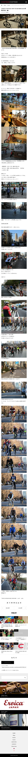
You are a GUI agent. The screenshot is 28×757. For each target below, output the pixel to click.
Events (7, 12)
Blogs (14, 735)
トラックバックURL (4, 665)
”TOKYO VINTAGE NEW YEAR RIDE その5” (10, 598)
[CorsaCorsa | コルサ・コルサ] (9, 2)
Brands (14, 737)
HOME (14, 733)
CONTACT (14, 744)
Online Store (14, 746)
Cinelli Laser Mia (4, 223)
